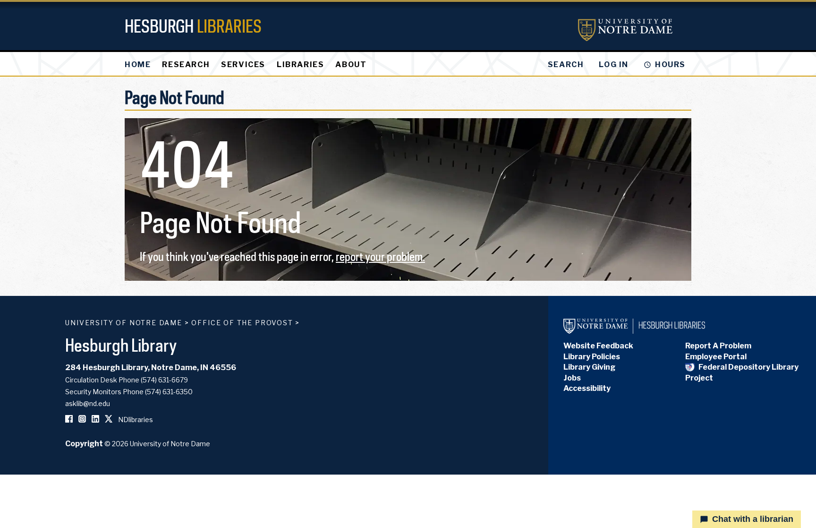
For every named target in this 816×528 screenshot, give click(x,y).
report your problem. (380, 256)
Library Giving (589, 367)
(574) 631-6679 (164, 380)
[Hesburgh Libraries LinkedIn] (95, 419)
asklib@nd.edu (87, 403)
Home (138, 64)
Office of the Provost (242, 323)
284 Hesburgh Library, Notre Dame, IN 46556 (150, 367)
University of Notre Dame (123, 323)
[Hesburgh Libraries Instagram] (82, 419)
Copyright (84, 443)
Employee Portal (716, 356)
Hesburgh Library (121, 344)
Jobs (572, 377)
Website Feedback (598, 345)
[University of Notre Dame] (625, 30)
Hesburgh (193, 25)
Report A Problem (718, 345)
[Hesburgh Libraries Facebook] (69, 419)
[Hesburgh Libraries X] (108, 419)
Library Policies (591, 356)
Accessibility (587, 388)
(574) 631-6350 (169, 392)
